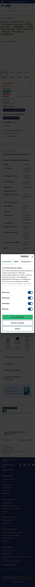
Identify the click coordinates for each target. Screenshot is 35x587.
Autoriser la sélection (17, 323)
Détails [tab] (16, 261)
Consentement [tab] (6, 261)
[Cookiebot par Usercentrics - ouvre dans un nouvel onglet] (21, 256)
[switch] (30, 298)
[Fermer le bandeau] (32, 256)
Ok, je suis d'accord (17, 317)
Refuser (17, 329)
